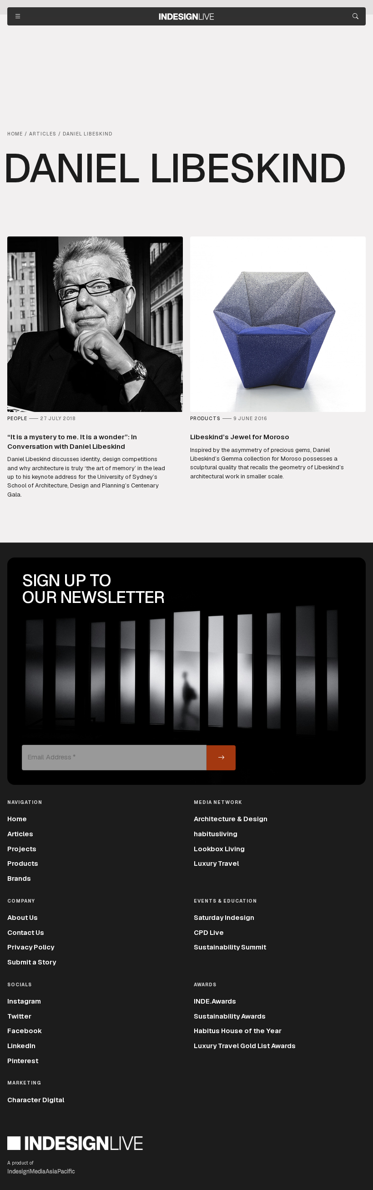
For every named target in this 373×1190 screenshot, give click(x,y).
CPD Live (209, 932)
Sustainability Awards (230, 1016)
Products (22, 863)
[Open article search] (355, 16)
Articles (20, 833)
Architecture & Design (230, 818)
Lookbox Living (219, 848)
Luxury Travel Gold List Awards (245, 1045)
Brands (19, 878)
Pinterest (22, 1060)
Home (17, 818)
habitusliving (215, 833)
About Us (22, 917)
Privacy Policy (30, 947)
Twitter (19, 1016)
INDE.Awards (215, 1001)
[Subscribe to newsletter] (221, 757)
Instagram (24, 1001)
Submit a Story (31, 962)
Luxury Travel (216, 863)
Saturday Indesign (224, 917)
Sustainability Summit (230, 947)
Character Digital (35, 1099)
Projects (21, 848)
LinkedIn (21, 1045)
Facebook (24, 1030)
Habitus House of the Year (238, 1030)
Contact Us (25, 932)
